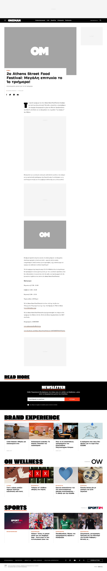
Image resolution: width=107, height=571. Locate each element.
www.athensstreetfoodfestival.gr (32, 326)
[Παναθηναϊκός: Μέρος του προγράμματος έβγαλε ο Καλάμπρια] (66, 521)
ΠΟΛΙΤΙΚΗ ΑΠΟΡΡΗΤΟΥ (52, 560)
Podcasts (68, 20)
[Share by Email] (18, 94)
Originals (61, 20)
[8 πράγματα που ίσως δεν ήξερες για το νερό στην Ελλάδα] (90, 431)
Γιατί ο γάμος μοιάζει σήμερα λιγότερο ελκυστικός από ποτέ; (15, 489)
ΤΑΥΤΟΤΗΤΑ (18, 560)
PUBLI (8, 70)
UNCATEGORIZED (12, 531)
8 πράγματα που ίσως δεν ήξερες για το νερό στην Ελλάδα (90, 443)
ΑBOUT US (28, 560)
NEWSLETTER (95, 560)
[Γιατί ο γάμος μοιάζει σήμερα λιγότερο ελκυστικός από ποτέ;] (16, 475)
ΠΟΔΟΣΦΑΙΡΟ (35, 531)
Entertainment (40, 20)
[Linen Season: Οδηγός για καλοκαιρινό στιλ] (16, 431)
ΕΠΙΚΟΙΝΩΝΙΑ (8, 560)
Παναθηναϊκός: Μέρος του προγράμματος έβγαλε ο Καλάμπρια (65, 535)
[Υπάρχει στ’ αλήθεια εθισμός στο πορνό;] (41, 475)
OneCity (53, 20)
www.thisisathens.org (30, 308)
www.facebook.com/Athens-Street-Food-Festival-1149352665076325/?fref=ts (44, 331)
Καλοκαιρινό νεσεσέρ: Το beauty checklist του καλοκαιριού (40, 443)
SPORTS (15, 508)
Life (48, 20)
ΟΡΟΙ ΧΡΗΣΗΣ (37, 560)
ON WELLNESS (23, 462)
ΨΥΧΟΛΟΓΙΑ (35, 485)
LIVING (9, 485)
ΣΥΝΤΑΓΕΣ (83, 485)
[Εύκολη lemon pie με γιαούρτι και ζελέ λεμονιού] (90, 475)
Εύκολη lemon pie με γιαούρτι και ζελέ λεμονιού (88, 489)
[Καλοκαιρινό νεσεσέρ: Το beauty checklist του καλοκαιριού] (41, 431)
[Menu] (5, 20)
